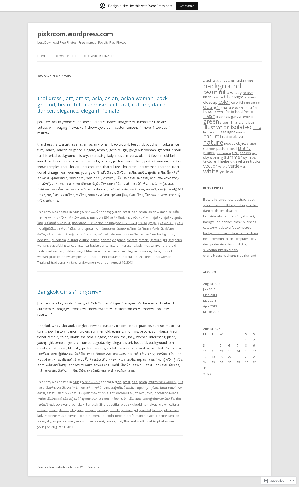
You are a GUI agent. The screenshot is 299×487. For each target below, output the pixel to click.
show (66, 257)
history (113, 245)
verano (223, 166)
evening (102, 410)
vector (210, 165)
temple (110, 421)
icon (251, 122)
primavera (223, 153)
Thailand (43, 262)
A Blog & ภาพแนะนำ (86, 212)
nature (213, 142)
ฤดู (145, 387)
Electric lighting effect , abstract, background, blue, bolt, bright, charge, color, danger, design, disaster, (230, 205)
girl (165, 240)
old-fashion (73, 251)
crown (163, 404)
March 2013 (211, 312)
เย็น (178, 399)
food (239, 111)
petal (233, 149)
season (173, 416)
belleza (248, 92)
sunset (99, 421)
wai (81, 262)
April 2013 (210, 306)
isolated (241, 127)
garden (236, 116)
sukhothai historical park (220, 250)
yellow (226, 172)
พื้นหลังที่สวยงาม (72, 229)
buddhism (59, 240)
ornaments (112, 251)
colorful (237, 102)
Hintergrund (238, 122)
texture (209, 161)
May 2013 (210, 300)
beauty (234, 92)
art (119, 212)
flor (241, 108)
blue (228, 96)
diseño (233, 108)
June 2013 (210, 295)
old (168, 245)
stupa (57, 421)
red (235, 152)
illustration (216, 127)
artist (126, 212)
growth (224, 122)
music (148, 245)
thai (86, 257)
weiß (243, 166)
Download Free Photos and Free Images (84, 56)
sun (78, 421)
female (144, 240)
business (250, 97)
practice (55, 257)
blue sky (127, 404)
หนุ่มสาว (82, 234)
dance (94, 240)
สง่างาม (51, 234)
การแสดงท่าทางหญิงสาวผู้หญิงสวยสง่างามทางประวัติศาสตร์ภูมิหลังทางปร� (87, 217)
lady (139, 245)
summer (68, 421)
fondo (229, 112)
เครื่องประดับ (106, 234)
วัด (139, 229)
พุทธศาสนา (92, 229)
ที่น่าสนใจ (64, 223)
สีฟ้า (149, 393)
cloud (154, 404)
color (224, 101)
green (211, 121)
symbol (250, 157)
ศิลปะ (156, 229)
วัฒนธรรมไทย (126, 229)
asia (135, 212)
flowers (219, 112)
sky (48, 421)
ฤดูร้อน (153, 387)
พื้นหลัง (128, 387)
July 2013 (209, 289)
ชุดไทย (157, 217)
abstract (211, 80)
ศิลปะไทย (167, 229)
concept (249, 102)
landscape (210, 132)
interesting (127, 245)
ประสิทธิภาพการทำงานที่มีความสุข (89, 387)
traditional (58, 262)
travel (237, 161)
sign (254, 153)
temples (76, 257)
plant (244, 147)
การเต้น (174, 212)
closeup (210, 102)
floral (256, 108)
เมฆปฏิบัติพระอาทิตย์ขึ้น (159, 399)
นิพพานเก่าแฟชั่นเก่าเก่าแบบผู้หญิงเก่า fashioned (104, 223)
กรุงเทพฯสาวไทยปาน (162, 382)
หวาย (92, 234)
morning (51, 416)
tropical (158, 421)
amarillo (225, 81)
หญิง (72, 234)
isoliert (257, 128)
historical (68, 245)
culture (84, 240)
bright (238, 97)
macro (241, 132)
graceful (55, 245)
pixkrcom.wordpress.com (75, 34)
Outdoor (209, 148)
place (156, 251)
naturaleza (232, 136)
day (258, 102)
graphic (248, 116)
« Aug (207, 373)
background (165, 234)
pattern (222, 148)
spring (216, 157)
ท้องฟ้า (50, 387)
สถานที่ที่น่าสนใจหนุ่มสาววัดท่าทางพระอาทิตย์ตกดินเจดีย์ (95, 393)
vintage (72, 262)
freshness (223, 117)
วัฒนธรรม (108, 229)
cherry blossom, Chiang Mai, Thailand (229, 255)
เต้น (118, 234)
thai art (96, 257)
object (241, 143)
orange (251, 143)
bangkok (78, 404)
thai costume (111, 257)
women (90, 262)
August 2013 (211, 284)
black (207, 97)
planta (209, 152)
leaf (222, 132)
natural (212, 136)
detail (224, 108)
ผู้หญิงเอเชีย (165, 223)
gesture (155, 240)
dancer (106, 240)
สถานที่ (63, 234)
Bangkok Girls (95, 404)
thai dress (146, 257)
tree (246, 161)
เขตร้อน (104, 399)
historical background (92, 245)
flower (208, 111)
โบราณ (144, 234)
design (211, 106)
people (126, 251)
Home (41, 56)
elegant (132, 240)
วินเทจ (146, 229)
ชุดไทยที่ (50, 223)
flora (248, 107)
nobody (229, 143)
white (211, 171)
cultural (72, 240)
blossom (217, 97)
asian (143, 212)
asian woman (157, 212)
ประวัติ (142, 223)
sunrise (87, 421)
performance (141, 251)
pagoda (108, 416)
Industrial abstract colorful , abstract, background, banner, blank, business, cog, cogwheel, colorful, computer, (230, 222)
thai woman (163, 257)
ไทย (153, 234)
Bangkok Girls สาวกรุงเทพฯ (69, 291)
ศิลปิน (41, 234)
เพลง (125, 234)
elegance (118, 240)
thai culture (130, 257)
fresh (209, 116)
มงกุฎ (138, 387)
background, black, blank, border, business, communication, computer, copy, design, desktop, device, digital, (230, 238)
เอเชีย (134, 234)
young (101, 262)
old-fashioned (92, 251)
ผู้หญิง (152, 223)
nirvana (158, 245)
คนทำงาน (144, 217)
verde (233, 166)
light (231, 132)
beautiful (43, 240)
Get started (187, 5)
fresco (248, 112)
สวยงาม (140, 393)
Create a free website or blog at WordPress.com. (69, 467)
